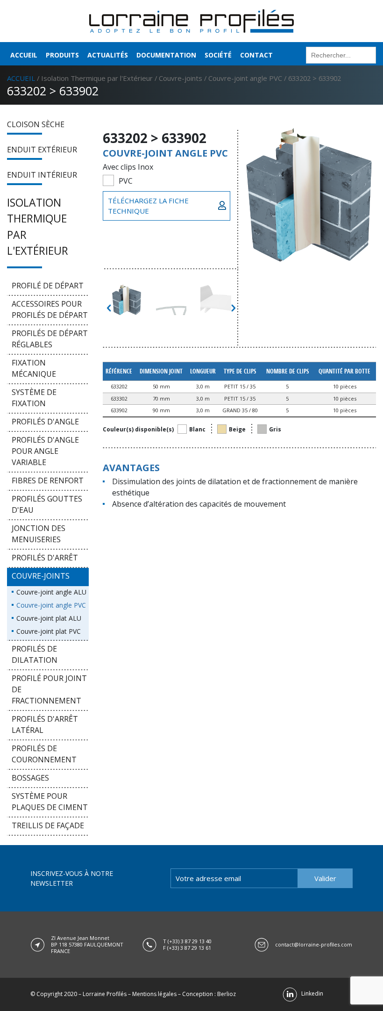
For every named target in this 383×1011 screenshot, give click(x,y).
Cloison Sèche (35, 124)
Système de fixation (34, 398)
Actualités (107, 54)
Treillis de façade (48, 825)
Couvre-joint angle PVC (245, 78)
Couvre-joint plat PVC (48, 631)
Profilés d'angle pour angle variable (45, 451)
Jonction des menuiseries (38, 534)
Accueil (23, 54)
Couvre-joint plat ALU (48, 618)
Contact (256, 54)
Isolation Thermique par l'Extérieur (97, 78)
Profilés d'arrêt (45, 557)
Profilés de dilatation (34, 654)
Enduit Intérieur (42, 175)
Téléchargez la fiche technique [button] (148, 206)
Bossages (30, 778)
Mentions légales (154, 994)
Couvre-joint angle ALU (51, 592)
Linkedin (310, 993)
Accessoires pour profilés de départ (50, 309)
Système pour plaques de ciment (50, 801)
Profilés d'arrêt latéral (45, 724)
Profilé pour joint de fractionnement (49, 689)
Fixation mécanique (34, 368)
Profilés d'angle (45, 421)
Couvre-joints (180, 78)
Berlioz (226, 994)
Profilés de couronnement (44, 754)
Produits (62, 54)
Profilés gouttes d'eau (47, 504)
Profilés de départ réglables (50, 339)
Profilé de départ (48, 285)
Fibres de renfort (48, 480)
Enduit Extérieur (42, 149)
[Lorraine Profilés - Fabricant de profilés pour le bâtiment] (191, 20)
